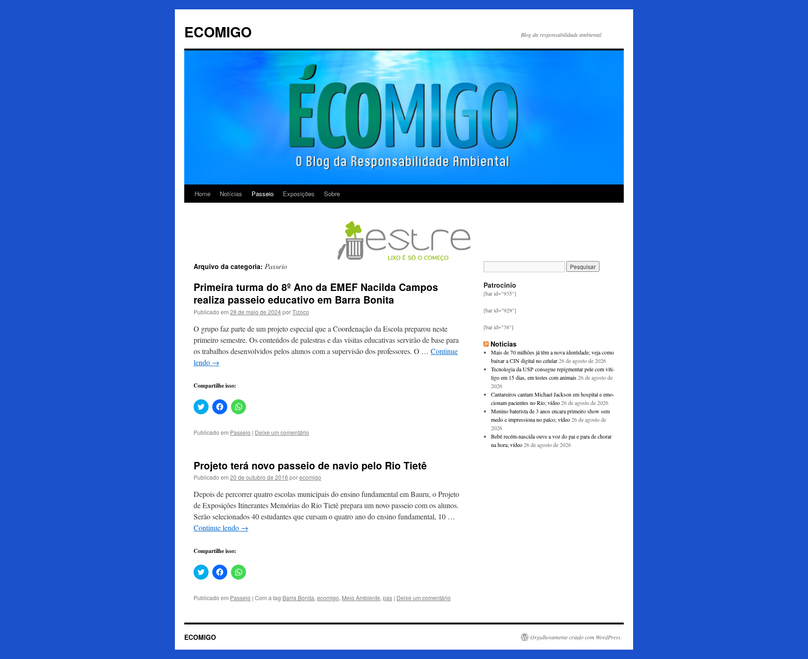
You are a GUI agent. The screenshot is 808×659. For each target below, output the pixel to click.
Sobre (332, 193)
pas (387, 598)
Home (202, 193)
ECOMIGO (218, 31)
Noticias (504, 343)
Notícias (231, 193)
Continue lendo (221, 527)
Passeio (263, 193)
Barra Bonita (298, 598)
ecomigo (310, 477)
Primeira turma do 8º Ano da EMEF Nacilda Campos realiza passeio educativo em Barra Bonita (316, 293)
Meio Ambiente (361, 598)
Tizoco (300, 312)
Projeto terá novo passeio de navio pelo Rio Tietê (310, 465)
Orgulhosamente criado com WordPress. (576, 637)
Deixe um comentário (282, 432)
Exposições (299, 193)
